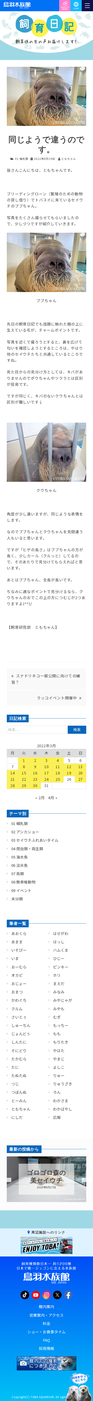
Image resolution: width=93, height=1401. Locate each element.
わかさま (60, 1100)
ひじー (59, 958)
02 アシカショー (25, 831)
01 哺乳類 (21, 159)
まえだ (59, 983)
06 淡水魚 (19, 865)
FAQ (46, 1340)
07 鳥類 (17, 873)
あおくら (19, 933)
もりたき (60, 1042)
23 (35, 779)
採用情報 (46, 1348)
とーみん (19, 1100)
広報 (57, 1117)
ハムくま (60, 950)
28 (12, 785)
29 (24, 785)
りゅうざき (62, 1083)
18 (58, 773)
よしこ (59, 1067)
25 (58, 779)
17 (46, 773)
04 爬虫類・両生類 (27, 848)
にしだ (17, 1117)
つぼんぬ (19, 1092)
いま (15, 958)
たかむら (19, 1059)
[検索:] (46, 729)
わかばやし (62, 1109)
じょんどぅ (20, 1033)
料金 (46, 1323)
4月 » (52, 797)
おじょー (19, 983)
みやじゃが (62, 1000)
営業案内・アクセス (46, 1315)
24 (46, 779)
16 (35, 773)
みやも (59, 1008)
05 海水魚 (19, 857)
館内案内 (46, 1306)
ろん (57, 1092)
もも (57, 1033)
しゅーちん (20, 1025)
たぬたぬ (19, 1075)
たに (15, 1067)
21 (12, 779)
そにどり (19, 1050)
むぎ (57, 1017)
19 (69, 773)
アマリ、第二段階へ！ (46, 1176)
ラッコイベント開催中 (57, 697)
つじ (15, 1083)
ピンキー (60, 967)
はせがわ (60, 933)
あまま (17, 941)
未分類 (17, 898)
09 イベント (21, 890)
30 (35, 785)
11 (58, 766)
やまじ (59, 1059)
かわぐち (19, 1000)
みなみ (59, 992)
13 (80, 766)
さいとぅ (19, 1017)
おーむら (19, 967)
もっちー (60, 1025)
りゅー (59, 1075)
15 (24, 773)
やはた (59, 1050)
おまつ (17, 992)
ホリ (57, 975)
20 (80, 773)
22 (24, 779)
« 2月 (40, 797)
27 (80, 779)
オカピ (17, 975)
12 (69, 766)
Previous (3, 1180)
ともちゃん (20, 1109)
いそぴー (19, 950)
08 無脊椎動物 (23, 882)
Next (84, 1180)
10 (46, 766)
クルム (17, 1008)
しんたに (19, 1042)
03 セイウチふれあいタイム (34, 840)
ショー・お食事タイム (46, 1331)
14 (12, 773)
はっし (59, 941)
